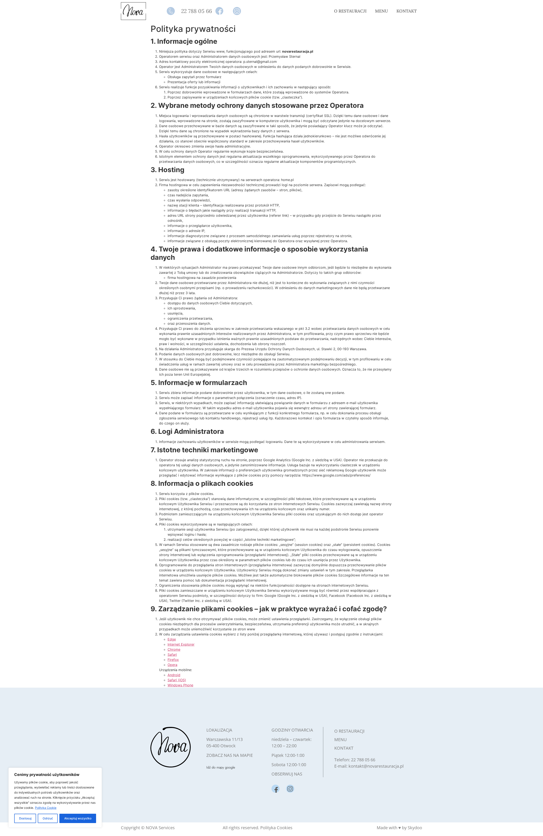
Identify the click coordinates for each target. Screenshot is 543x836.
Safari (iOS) (177, 680)
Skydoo (415, 827)
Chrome (174, 649)
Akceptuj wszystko (77, 818)
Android (174, 675)
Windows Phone (180, 685)
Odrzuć (48, 818)
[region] (55, 798)
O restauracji (350, 11)
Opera (172, 665)
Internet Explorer (181, 644)
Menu (381, 11)
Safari (172, 654)
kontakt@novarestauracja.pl (376, 766)
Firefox (173, 660)
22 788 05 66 (363, 760)
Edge (172, 639)
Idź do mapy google (220, 767)
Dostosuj (25, 818)
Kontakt (406, 11)
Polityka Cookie (45, 807)
